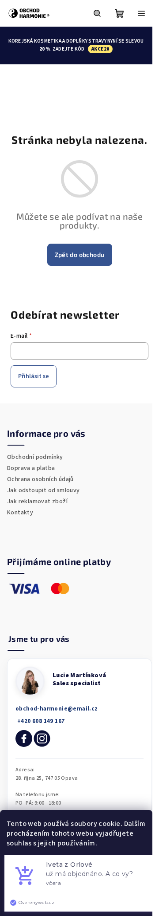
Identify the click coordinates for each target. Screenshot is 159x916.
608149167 (39, 721)
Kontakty (20, 512)
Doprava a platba (31, 468)
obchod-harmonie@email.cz (56, 709)
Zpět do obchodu (80, 254)
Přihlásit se (33, 376)
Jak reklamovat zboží (37, 501)
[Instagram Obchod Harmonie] (42, 738)
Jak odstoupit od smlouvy (43, 490)
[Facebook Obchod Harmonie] (23, 738)
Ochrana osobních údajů (40, 479)
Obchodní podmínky (35, 457)
